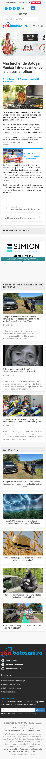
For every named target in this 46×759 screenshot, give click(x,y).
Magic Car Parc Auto (12, 684)
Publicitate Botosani (12, 688)
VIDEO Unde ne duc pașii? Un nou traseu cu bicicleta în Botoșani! (22, 626)
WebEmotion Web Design (14, 680)
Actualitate (9, 81)
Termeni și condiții (10, 749)
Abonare (39, 710)
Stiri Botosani (10, 79)
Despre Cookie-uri (15, 751)
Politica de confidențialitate (30, 714)
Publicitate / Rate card (14, 730)
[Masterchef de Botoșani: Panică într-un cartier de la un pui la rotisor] (23, 97)
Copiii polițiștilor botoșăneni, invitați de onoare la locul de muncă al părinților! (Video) (23, 420)
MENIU (39, 26)
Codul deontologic (34, 730)
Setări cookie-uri (31, 751)
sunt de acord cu (22, 714)
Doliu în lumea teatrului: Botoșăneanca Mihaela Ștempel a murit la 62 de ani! (19, 370)
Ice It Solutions (9, 692)
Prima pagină (20, 728)
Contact (30, 728)
